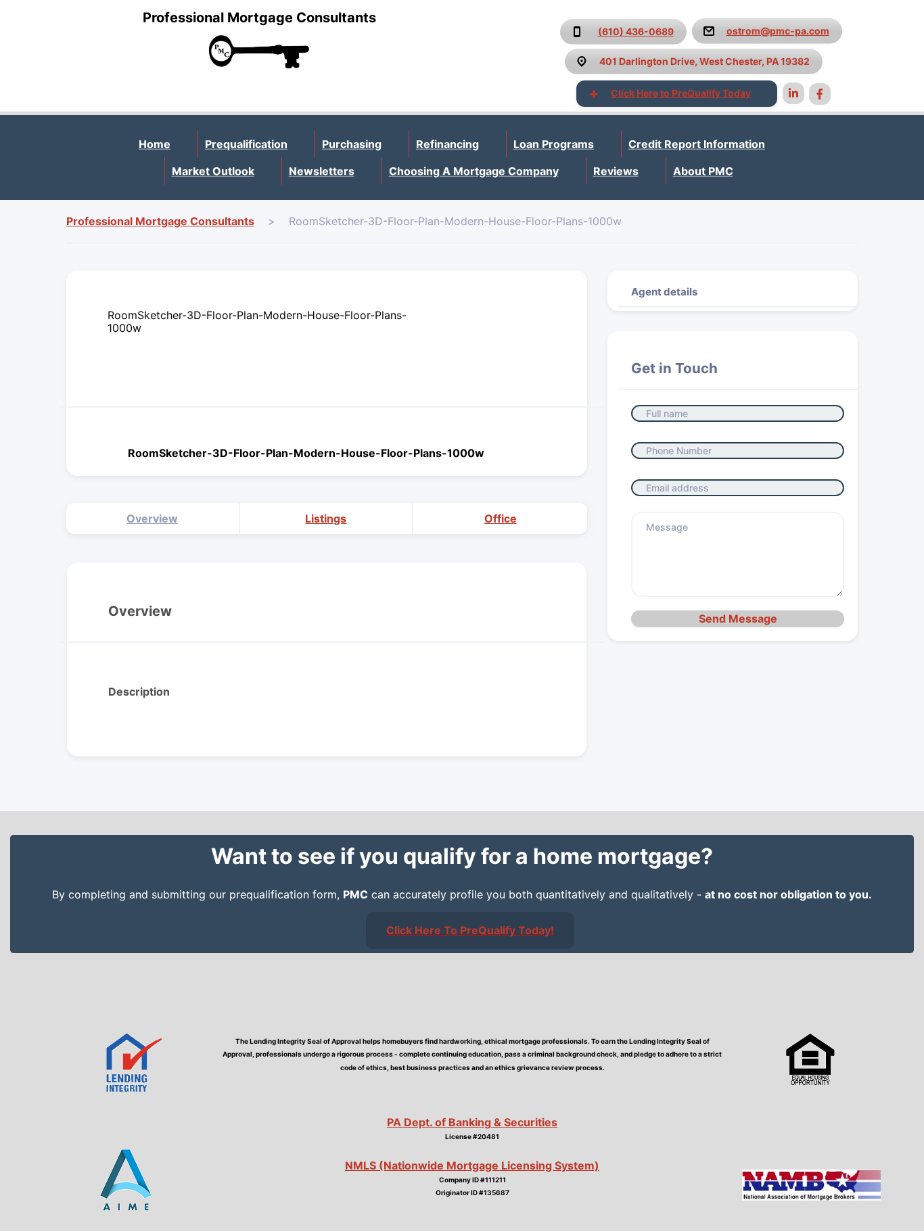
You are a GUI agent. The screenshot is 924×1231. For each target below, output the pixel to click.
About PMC (703, 171)
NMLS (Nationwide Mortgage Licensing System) (472, 1165)
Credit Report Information (696, 144)
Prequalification (246, 144)
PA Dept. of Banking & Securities (472, 1122)
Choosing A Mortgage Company (474, 171)
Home (154, 144)
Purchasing (352, 144)
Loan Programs (553, 144)
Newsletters (321, 171)
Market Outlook (213, 171)
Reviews (616, 171)
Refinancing (447, 144)
